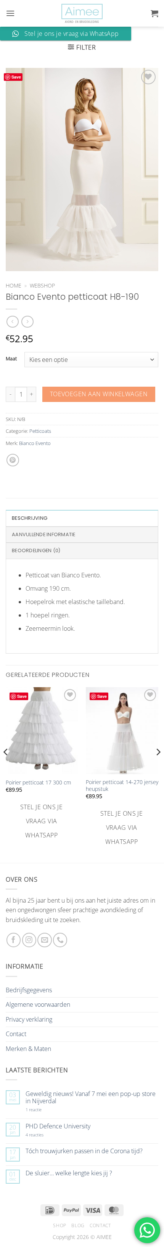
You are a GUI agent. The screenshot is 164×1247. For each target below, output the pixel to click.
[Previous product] (27, 322)
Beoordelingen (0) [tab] (36, 550)
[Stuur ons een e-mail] (44, 940)
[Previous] (6, 767)
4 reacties (43, 1134)
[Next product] (12, 322)
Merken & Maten (28, 1049)
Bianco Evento (35, 443)
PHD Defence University (58, 1126)
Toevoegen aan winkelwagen (99, 394)
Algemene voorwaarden (38, 1004)
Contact (16, 1034)
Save (16, 77)
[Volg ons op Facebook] (13, 940)
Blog (77, 1225)
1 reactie (42, 1109)
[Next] (157, 767)
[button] (10, 13)
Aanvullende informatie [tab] (44, 534)
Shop (59, 1225)
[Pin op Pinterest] (12, 460)
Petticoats (40, 430)
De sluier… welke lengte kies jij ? (69, 1173)
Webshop (42, 285)
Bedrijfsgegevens (29, 990)
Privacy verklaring (29, 1019)
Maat (11, 359)
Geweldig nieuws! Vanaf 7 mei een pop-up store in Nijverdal (91, 1097)
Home (13, 285)
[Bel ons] (60, 940)
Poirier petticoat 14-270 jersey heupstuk (122, 785)
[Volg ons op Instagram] (29, 940)
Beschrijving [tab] (29, 518)
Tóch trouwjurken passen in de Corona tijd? (84, 1151)
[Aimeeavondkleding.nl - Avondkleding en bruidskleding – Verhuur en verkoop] (82, 13)
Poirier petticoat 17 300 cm (38, 782)
